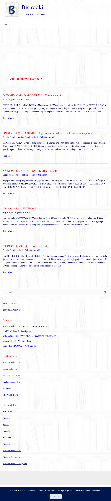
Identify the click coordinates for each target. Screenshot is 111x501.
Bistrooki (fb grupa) (11, 456)
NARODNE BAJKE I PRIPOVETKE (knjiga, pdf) (30, 171)
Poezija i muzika (17, 137)
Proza (21, 99)
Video (27, 99)
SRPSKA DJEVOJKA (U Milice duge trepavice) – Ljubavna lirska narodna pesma (47, 133)
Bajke (5, 174)
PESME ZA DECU (11, 375)
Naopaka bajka (9, 430)
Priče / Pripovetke (10, 99)
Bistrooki (32, 7)
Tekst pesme (45, 137)
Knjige (12, 174)
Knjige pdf (20, 174)
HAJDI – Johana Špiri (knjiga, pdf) (18, 331)
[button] (106, 9)
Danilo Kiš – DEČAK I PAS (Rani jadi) (20, 345)
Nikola (6, 424)
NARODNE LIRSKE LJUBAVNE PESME (25, 246)
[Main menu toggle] (6, 24)
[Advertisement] (55, 49)
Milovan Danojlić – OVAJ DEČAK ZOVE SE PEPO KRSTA (29, 336)
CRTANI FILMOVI (11, 394)
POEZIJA (7, 388)
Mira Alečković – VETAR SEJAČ (17, 340)
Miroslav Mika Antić (12, 362)
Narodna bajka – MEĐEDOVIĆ (20, 208)
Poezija (6, 137)
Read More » (8, 118)
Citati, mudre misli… (12, 381)
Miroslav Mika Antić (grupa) (15, 463)
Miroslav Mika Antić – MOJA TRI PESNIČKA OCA (26, 326)
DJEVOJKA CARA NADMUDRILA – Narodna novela (32, 95)
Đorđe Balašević (10, 368)
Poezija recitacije (32, 137)
